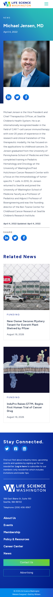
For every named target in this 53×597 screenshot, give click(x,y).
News (6, 18)
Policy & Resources (16, 539)
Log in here (21, 466)
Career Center (13, 546)
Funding (13, 314)
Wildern (37, 594)
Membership (12, 532)
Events (8, 525)
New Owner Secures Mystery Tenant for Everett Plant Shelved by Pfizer (26, 325)
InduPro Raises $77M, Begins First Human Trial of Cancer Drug (25, 407)
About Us (10, 518)
